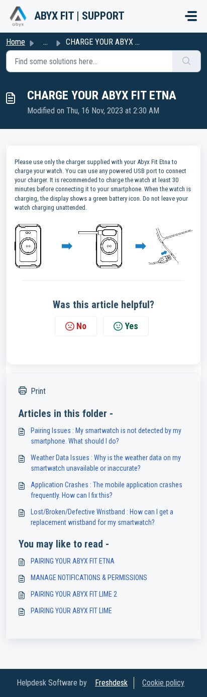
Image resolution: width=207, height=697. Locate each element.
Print (38, 391)
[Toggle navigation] (191, 16)
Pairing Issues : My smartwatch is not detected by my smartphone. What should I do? (106, 436)
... (45, 42)
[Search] (186, 61)
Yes (131, 326)
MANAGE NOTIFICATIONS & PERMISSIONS (89, 578)
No (81, 326)
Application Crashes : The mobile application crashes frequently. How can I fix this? (106, 490)
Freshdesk (111, 682)
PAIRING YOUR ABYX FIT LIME (71, 611)
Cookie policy (163, 682)
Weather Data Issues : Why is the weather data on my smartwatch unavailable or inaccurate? (106, 463)
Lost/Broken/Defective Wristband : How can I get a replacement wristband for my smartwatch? (102, 517)
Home (15, 42)
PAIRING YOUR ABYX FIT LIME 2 (74, 594)
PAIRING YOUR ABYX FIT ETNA (73, 561)
